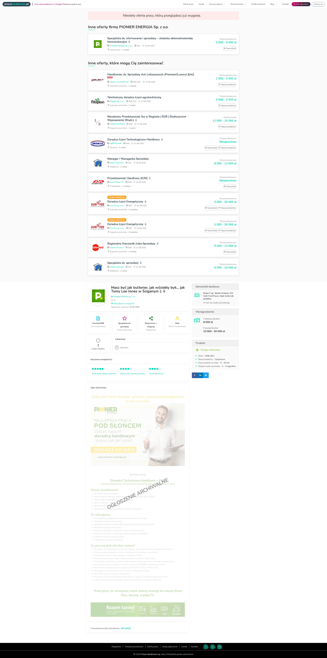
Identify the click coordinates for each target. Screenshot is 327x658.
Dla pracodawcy (216, 4)
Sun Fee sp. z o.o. (117, 205)
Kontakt (285, 4)
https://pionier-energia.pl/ (123, 303)
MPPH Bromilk (115, 143)
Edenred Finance (117, 247)
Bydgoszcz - (118, 167)
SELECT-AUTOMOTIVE (119, 82)
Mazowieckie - (119, 50)
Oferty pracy (188, 4)
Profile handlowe (258, 4)
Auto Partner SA (117, 182)
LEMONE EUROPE (117, 124)
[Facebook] (205, 646)
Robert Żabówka (117, 163)
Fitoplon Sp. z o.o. (117, 101)
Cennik (201, 4)
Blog (272, 4)
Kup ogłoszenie (301, 4)
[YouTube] (219, 646)
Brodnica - (118, 147)
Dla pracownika (237, 4)
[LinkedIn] (212, 646)
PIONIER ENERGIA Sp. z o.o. (121, 46)
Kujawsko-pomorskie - (123, 86)
